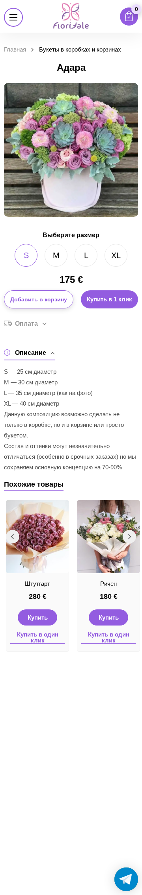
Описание (30, 352)
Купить (38, 617)
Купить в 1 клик (109, 299)
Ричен (108, 583)
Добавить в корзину (38, 299)
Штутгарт (37, 583)
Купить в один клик (37, 637)
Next (129, 536)
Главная (15, 49)
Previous (12, 536)
